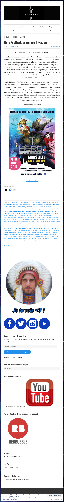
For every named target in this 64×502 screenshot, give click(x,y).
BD (18, 210)
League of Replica (26, 226)
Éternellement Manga (10, 210)
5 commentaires (55, 46)
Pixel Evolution (20, 236)
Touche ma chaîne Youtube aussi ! (15, 406)
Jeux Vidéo (33, 27)
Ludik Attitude (19, 228)
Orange (6, 234)
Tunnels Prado (15, 242)
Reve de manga (36, 238)
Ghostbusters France (16, 221)
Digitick (47, 213)
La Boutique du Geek (52, 223)
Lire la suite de (32, 181)
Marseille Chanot (47, 228)
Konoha (37, 223)
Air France (52, 204)
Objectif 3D (21, 232)
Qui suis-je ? (22, 27)
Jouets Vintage (25, 223)
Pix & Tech (12, 236)
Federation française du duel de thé (37, 217)
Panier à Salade (13, 234)
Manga (33, 228)
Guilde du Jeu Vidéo (40, 221)
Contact (52, 31)
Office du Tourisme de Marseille (34, 232)
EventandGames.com (10, 217)
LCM (36, 225)
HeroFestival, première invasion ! (26, 42)
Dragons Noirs (42, 215)
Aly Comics (32, 206)
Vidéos (22, 31)
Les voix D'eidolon (37, 226)
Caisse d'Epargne (49, 210)
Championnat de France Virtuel (16, 211)
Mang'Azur (27, 228)
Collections (13, 31)
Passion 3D (40, 234)
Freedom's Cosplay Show (11, 219)
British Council (31, 210)
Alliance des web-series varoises (18, 206)
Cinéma (42, 27)
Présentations (32, 31)
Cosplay (23, 213)
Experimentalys (21, 217)
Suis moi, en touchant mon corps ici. (17, 352)
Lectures (43, 31)
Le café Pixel (40, 225)
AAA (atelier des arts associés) (20, 204)
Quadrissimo (39, 236)
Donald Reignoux (20, 215)
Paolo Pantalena (24, 234)
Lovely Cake (11, 228)
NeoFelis (42, 230)
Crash (43, 213)
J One (19, 223)
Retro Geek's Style (25, 238)
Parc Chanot (33, 234)
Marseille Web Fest (20, 230)
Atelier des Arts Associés (18, 208)
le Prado (17, 226)
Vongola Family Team (28, 243)
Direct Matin (54, 213)
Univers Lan (48, 242)
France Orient (56, 217)
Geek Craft (43, 219)
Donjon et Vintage (31, 215)
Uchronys (23, 242)
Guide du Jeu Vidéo (28, 221)
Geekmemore (50, 219)
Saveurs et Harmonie (47, 238)
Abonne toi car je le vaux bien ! (15, 336)
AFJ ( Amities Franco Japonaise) (39, 204)
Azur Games (53, 208)
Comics (54, 211)
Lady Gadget (30, 225)
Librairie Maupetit (48, 226)
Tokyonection (44, 240)
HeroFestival (13, 223)
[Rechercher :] (32, 368)
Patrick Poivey (48, 234)
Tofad (38, 240)
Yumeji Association (47, 243)
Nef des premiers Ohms (33, 230)
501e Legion (7, 204)
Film (50, 217)
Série (55, 238)
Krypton (43, 223)
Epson (49, 215)
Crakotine (37, 213)
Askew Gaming (40, 206)
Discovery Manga (9, 215)
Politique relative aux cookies (10, 499)
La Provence (22, 225)
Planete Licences (30, 236)
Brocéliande (40, 210)
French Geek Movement (26, 219)
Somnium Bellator (19, 240)
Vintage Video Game (16, 243)
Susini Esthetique (30, 240)
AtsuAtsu (29, 208)
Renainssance (16, 238)
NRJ (16, 232)
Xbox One (38, 243)
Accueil (12, 27)
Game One (36, 219)
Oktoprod (47, 232)
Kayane (33, 223)
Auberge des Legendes (39, 208)
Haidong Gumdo (51, 221)
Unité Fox (30, 242)
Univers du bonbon (39, 242)
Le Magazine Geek (50, 225)
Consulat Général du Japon (12, 213)
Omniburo (54, 232)
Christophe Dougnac (32, 211)
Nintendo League (51, 230)
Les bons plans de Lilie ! (11, 467)
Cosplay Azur (30, 213)
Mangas (51, 27)
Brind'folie (23, 210)
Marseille (39, 228)
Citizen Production (45, 211)
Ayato (48, 208)
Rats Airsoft (47, 236)
